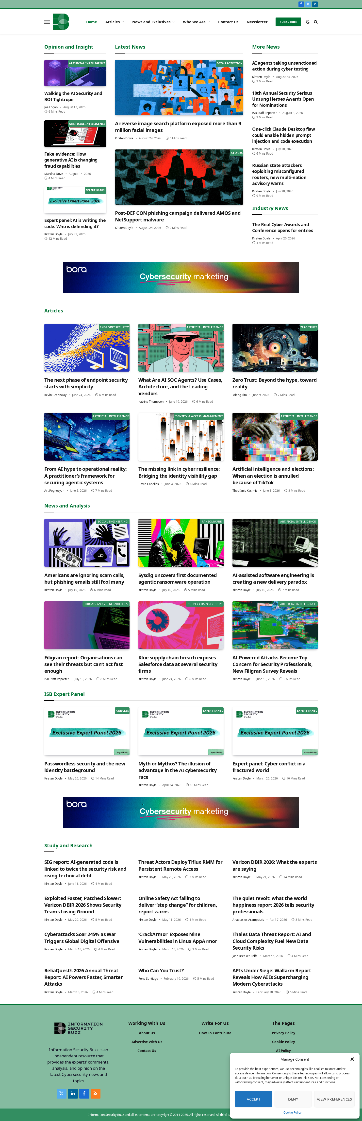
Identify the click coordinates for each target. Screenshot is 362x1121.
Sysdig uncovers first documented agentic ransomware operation (177, 578)
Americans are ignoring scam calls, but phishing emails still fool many (84, 578)
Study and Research (68, 845)
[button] (352, 1059)
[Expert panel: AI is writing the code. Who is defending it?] (75, 200)
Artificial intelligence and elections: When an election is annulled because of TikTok (273, 476)
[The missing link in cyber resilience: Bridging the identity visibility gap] (181, 437)
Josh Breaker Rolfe (245, 956)
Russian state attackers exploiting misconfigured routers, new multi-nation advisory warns (279, 174)
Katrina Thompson (151, 401)
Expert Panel (95, 190)
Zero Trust (308, 327)
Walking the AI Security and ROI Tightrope (73, 96)
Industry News (270, 208)
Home (91, 21)
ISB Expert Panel (64, 694)
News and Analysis (67, 505)
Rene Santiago (148, 978)
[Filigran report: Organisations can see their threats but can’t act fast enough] (87, 625)
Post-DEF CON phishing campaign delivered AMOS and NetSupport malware (178, 216)
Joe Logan (51, 107)
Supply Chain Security (205, 604)
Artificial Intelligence (87, 63)
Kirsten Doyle (53, 234)
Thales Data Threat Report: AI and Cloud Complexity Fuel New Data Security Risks (271, 941)
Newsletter (257, 21)
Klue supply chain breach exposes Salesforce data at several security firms (177, 664)
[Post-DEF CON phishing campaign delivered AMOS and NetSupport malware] (179, 177)
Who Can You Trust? (161, 970)
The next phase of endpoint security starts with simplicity (86, 383)
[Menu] (47, 21)
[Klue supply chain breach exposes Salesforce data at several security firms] (181, 625)
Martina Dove (53, 174)
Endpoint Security (114, 327)
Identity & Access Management (199, 416)
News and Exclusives (151, 21)
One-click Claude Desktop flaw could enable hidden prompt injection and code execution (283, 135)
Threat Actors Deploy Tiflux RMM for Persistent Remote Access (180, 865)
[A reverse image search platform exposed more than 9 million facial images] (179, 87)
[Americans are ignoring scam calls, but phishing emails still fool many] (87, 543)
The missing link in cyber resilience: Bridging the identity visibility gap (179, 472)
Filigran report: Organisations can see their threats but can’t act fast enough (83, 664)
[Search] (315, 21)
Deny (293, 1099)
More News (266, 46)
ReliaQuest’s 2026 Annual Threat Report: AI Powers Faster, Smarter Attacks (83, 977)
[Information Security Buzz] (61, 22)
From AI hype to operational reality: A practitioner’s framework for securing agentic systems (85, 476)
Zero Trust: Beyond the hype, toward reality (274, 383)
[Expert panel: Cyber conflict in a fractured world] (275, 731)
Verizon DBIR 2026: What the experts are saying (274, 865)
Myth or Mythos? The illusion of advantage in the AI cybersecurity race (177, 770)
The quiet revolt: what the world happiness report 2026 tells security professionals (273, 905)
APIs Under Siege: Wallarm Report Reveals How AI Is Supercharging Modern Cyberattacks (271, 977)
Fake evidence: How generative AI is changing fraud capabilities (71, 160)
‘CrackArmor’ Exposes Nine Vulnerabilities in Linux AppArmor (177, 937)
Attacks (237, 153)
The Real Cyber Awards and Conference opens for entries (282, 227)
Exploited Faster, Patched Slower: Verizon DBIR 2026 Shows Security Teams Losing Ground (82, 905)
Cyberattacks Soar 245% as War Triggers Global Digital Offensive (81, 937)
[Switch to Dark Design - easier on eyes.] (308, 22)
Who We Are (194, 21)
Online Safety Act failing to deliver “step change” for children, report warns (177, 905)
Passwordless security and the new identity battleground (84, 767)
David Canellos (148, 484)
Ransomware (212, 521)
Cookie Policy (292, 1112)
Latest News (130, 46)
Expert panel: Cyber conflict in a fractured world (268, 767)
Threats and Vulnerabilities (106, 604)
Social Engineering (113, 521)
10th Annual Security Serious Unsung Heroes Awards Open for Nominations (283, 99)
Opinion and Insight (68, 46)
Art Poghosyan (54, 490)
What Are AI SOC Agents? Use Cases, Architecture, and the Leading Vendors (180, 387)
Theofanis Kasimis (244, 490)
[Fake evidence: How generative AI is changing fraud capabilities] (75, 133)
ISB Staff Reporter (264, 113)
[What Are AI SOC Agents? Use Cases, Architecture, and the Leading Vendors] (181, 348)
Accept (254, 1099)
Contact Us (228, 21)
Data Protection (230, 63)
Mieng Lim (239, 395)
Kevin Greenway (55, 395)
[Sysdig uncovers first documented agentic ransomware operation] (181, 543)
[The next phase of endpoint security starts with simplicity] (87, 348)
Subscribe (288, 22)
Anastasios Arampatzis (248, 920)
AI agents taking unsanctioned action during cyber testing (284, 66)
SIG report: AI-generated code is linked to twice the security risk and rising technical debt (85, 869)
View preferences (334, 1099)
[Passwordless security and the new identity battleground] (87, 731)
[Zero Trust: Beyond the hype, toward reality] (275, 348)
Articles (112, 21)
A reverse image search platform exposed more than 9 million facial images (178, 126)
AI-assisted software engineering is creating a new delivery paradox (273, 578)
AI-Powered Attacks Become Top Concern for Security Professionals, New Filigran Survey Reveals (272, 664)
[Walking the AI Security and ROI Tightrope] (75, 73)
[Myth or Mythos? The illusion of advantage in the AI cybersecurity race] (181, 731)
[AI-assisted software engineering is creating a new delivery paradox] (275, 543)
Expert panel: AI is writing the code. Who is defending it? (75, 223)
